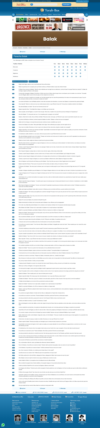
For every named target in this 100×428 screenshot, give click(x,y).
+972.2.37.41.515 (58, 392)
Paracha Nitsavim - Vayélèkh (18, 8)
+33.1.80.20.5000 (39, 392)
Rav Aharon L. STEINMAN (18, 423)
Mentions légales (54, 405)
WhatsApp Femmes (75, 408)
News (13, 405)
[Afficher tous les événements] (28, 1)
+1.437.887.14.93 (77, 392)
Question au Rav (33, 14)
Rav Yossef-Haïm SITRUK (82, 423)
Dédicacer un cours (16, 410)
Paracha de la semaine (17, 402)
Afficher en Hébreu (33, 81)
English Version (35, 411)
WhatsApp (73, 407)
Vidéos (26, 14)
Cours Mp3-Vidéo (16, 407)
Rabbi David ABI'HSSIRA (43, 422)
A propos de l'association (56, 402)
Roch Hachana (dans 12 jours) (31, 8)
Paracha (20, 47)
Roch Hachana (19, 14)
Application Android (75, 411)
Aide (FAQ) (53, 408)
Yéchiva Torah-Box (16, 408)
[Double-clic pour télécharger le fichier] (55, 67)
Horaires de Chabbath (36, 405)
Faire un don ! (54, 404)
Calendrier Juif (35, 402)
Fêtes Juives (15, 404)
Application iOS (74, 410)
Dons (40, 14)
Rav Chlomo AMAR (56, 422)
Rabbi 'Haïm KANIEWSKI (30, 422)
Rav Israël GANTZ (69, 422)
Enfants (50, 14)
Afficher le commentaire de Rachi (20, 81)
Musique (64, 14)
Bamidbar (25, 47)
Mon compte (16, 1)
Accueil (15, 47)
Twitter (73, 402)
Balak (30, 47)
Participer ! (66, 4)
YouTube (73, 405)
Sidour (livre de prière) (36, 404)
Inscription (23, 1)
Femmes (45, 14)
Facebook (73, 404)
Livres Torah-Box (35, 407)
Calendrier (80, 8)
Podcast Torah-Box (36, 410)
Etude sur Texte (56, 14)
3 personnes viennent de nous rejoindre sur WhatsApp (40, 1)
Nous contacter (21, 392)
